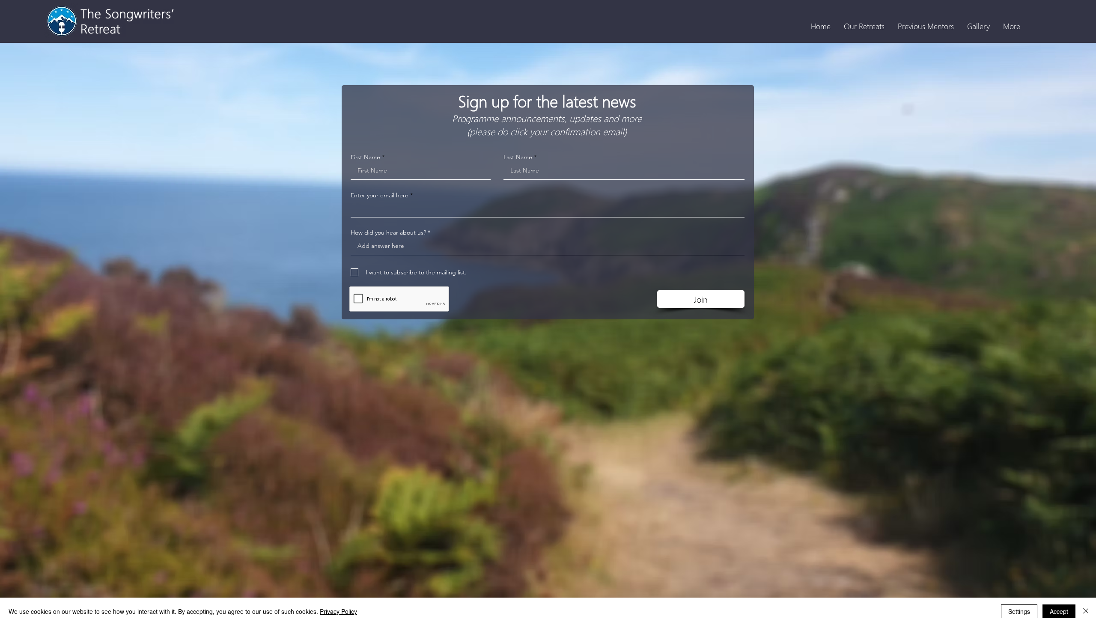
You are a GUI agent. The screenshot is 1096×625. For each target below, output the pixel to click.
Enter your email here (379, 195)
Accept (1059, 611)
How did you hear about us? (388, 232)
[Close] (1086, 611)
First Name (365, 157)
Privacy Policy (338, 611)
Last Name (517, 157)
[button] (864, 26)
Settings (1019, 611)
